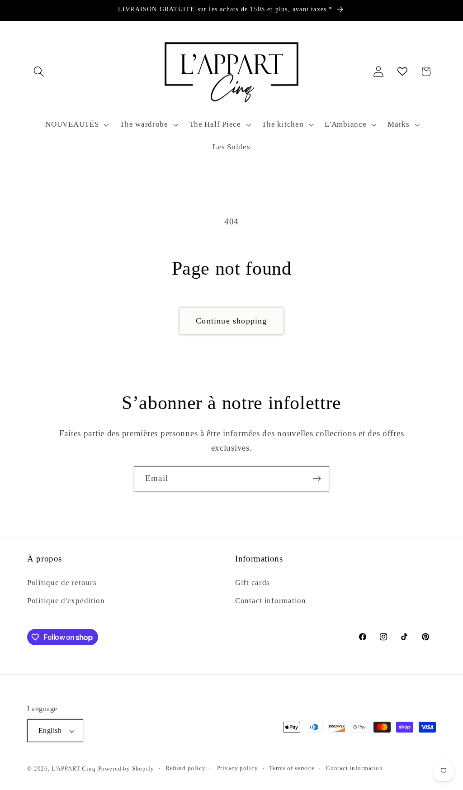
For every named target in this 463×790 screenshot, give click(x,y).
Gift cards (252, 582)
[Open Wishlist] (402, 72)
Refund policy (185, 768)
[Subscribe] (317, 478)
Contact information (270, 600)
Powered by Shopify (126, 768)
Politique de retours (61, 582)
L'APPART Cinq (74, 768)
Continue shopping (231, 320)
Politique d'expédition (66, 600)
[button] (39, 72)
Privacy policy (237, 768)
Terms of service (291, 768)
